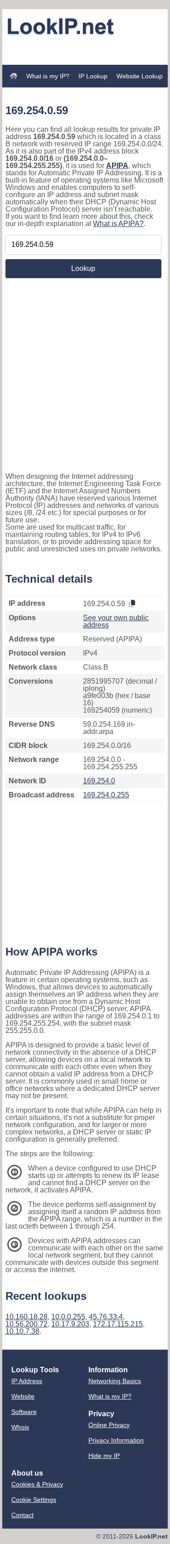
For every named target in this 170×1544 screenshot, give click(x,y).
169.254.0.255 (106, 795)
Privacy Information (116, 1440)
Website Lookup (140, 76)
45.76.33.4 (106, 1317)
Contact (22, 1515)
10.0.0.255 (68, 1317)
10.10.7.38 (22, 1331)
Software (24, 1411)
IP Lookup (92, 76)
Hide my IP (104, 1455)
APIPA (117, 165)
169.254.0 (99, 781)
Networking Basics (114, 1381)
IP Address (26, 1381)
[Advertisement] (85, 50)
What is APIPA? (118, 223)
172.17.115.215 (118, 1324)
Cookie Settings (33, 1499)
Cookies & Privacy (37, 1484)
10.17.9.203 (70, 1324)
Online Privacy (109, 1424)
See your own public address (116, 621)
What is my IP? (47, 76)
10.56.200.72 (26, 1324)
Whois (20, 1427)
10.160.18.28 (26, 1317)
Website (22, 1396)
